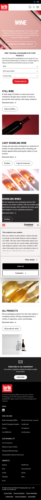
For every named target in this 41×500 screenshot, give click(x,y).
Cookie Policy (9, 496)
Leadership (25, 424)
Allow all (20, 266)
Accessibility (32, 496)
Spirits (23, 473)
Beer (3, 469)
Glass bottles (9, 109)
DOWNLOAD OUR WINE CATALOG (20, 44)
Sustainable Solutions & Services (13, 455)
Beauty (4, 465)
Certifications (25, 432)
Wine (23, 477)
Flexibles (5, 477)
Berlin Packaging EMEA (9, 420)
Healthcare (25, 465)
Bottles (7, 163)
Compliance (25, 428)
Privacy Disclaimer (19, 493)
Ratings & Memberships (10, 451)
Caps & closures (23, 163)
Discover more (8, 103)
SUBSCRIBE (20, 377)
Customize (19, 273)
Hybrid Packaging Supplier (10, 424)
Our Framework (7, 443)
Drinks (4, 473)
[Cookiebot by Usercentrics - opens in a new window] (25, 225)
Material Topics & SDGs (9, 447)
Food (3, 481)
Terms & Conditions (20, 496)
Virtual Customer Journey (29, 420)
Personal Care (26, 469)
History (4, 428)
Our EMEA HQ (6, 432)
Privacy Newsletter (31, 493)
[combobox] (20, 66)
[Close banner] (38, 225)
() (36, 2)
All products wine (11, 328)
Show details (30, 260)
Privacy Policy (8, 493)
